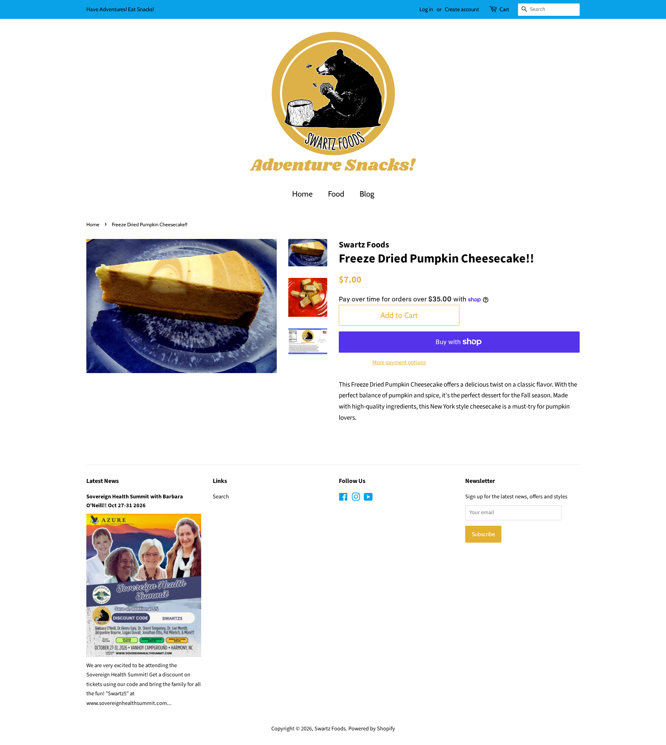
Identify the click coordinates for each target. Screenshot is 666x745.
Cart (504, 9)
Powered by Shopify (371, 729)
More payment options (399, 362)
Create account (462, 9)
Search (221, 497)
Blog (367, 193)
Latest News (102, 481)
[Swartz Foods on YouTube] (368, 498)
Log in (426, 9)
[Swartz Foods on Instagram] (356, 498)
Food (336, 193)
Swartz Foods (330, 729)
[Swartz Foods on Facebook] (343, 498)
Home (302, 193)
